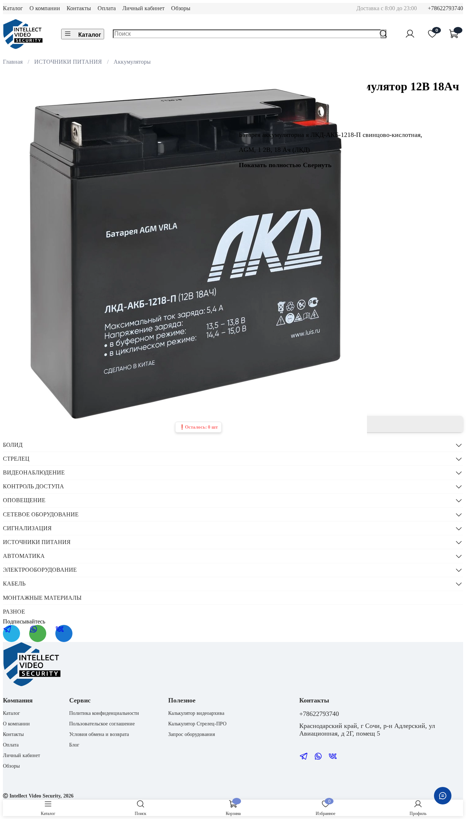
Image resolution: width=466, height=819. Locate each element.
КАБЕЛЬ (14, 583)
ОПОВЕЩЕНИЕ (24, 500)
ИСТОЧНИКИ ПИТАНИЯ (68, 62)
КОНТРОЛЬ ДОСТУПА (33, 486)
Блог (74, 745)
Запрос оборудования (191, 734)
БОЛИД (13, 445)
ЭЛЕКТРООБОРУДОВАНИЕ (40, 570)
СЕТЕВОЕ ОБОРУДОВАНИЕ (41, 514)
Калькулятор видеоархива (196, 713)
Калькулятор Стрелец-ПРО (197, 724)
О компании (44, 8)
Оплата (107, 8)
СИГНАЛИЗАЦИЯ (27, 528)
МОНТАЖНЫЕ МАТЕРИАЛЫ (42, 598)
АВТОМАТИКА (24, 556)
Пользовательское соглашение (102, 724)
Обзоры (180, 8)
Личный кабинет (143, 8)
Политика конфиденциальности (104, 713)
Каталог (13, 8)
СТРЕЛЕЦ (16, 459)
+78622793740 (445, 8)
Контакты (79, 8)
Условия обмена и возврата (99, 734)
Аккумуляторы (132, 62)
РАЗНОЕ (14, 612)
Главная (13, 62)
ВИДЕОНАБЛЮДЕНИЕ (34, 472)
